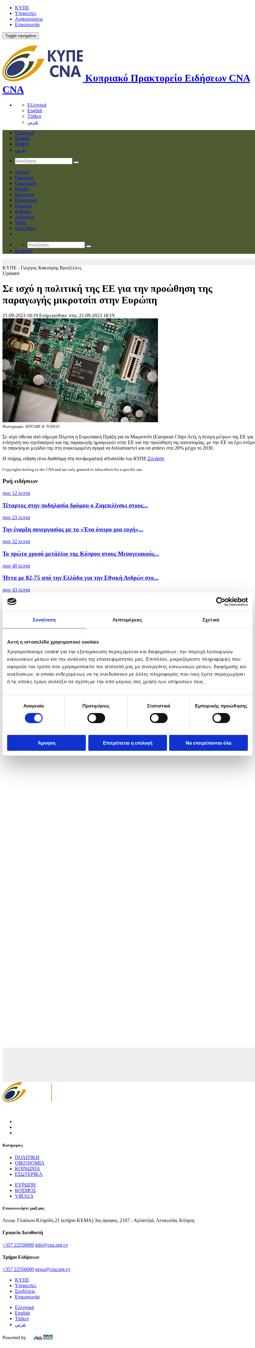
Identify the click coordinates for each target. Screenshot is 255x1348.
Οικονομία (25, 183)
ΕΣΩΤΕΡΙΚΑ (29, 1174)
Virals (20, 222)
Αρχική (22, 172)
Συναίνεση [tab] (44, 619)
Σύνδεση (156, 458)
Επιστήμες (25, 228)
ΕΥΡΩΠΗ (25, 1184)
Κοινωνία (24, 194)
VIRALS (24, 1196)
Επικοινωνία (27, 24)
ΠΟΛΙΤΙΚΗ (27, 1157)
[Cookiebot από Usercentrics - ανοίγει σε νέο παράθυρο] (220, 601)
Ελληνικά (36, 105)
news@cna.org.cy (53, 1269)
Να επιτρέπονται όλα (208, 743)
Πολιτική (24, 177)
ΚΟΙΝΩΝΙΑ (27, 1168)
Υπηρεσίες (25, 13)
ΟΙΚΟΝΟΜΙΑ (29, 1163)
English (34, 110)
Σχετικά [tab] (210, 619)
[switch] (96, 718)
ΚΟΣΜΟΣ (25, 1190)
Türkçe (34, 116)
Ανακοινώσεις (29, 19)
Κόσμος (23, 211)
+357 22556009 (18, 1245)
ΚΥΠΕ (22, 7)
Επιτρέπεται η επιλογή (127, 743)
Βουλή (21, 188)
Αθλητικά (24, 217)
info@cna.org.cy (51, 1245)
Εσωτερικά (26, 200)
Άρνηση (46, 743)
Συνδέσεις (25, 1291)
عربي (33, 122)
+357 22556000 (18, 1269)
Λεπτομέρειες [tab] (127, 619)
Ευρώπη (23, 205)
